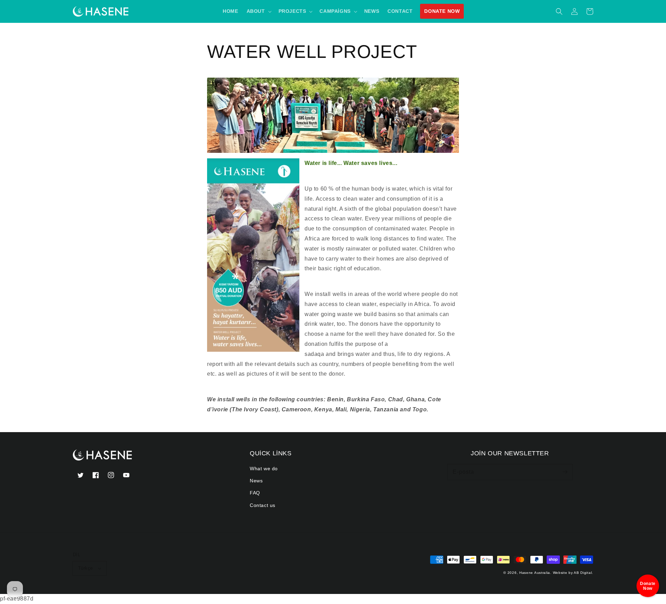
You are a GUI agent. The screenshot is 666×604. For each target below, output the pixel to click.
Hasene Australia (534, 573)
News (256, 480)
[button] (559, 11)
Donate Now (442, 11)
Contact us (262, 505)
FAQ (255, 493)
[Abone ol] (564, 472)
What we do (264, 468)
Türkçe (85, 568)
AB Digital (583, 573)
